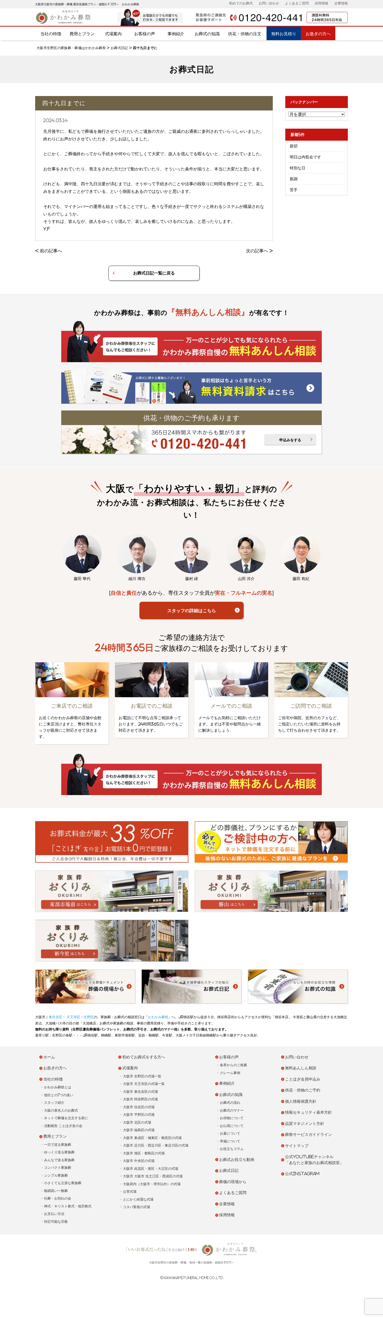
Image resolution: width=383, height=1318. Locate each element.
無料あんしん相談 (300, 1068)
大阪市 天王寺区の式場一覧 (144, 1084)
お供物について (232, 1118)
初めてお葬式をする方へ (143, 1057)
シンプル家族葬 (56, 1175)
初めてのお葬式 (241, 3)
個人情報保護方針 (300, 1101)
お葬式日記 (119, 48)
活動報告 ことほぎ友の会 (63, 1126)
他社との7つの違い (58, 1095)
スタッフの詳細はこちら (191, 610)
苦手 (294, 190)
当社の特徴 (50, 34)
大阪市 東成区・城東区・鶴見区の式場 (152, 1138)
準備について (230, 1141)
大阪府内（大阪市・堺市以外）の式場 (152, 1184)
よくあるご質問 (297, 3)
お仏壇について (232, 1126)
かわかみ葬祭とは (57, 1087)
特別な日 (297, 168)
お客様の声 (144, 34)
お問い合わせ (269, 3)
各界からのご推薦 (233, 1065)
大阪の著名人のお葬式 (61, 1110)
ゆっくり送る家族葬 (59, 1152)
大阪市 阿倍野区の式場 (140, 1099)
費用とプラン (82, 34)
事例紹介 (176, 34)
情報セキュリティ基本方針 (308, 1112)
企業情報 (341, 3)
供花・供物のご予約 (302, 1090)
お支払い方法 (54, 1213)
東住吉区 (55, 1017)
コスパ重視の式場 (136, 1207)
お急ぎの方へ (318, 34)
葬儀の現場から (232, 1182)
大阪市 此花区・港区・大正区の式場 (150, 1168)
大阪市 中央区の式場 (139, 1160)
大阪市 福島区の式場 (139, 1130)
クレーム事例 (230, 1073)
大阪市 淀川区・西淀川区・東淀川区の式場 (155, 1145)
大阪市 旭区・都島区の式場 (144, 1153)
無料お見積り (283, 34)
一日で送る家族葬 (57, 1144)
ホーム (49, 1057)
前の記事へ (51, 250)
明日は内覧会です (305, 157)
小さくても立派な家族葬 (62, 1183)
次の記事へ (257, 250)
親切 (294, 146)
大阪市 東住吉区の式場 (140, 1091)
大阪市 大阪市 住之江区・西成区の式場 (153, 1176)
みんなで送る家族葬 (59, 1160)
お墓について (230, 1133)
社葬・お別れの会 (57, 1198)
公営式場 (130, 1191)
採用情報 (321, 3)
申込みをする (290, 440)
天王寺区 (73, 1017)
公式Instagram (302, 1174)
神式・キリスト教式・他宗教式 (67, 1206)
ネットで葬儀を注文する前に (66, 1118)
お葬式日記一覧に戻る (154, 273)
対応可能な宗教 (56, 1221)
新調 (294, 179)
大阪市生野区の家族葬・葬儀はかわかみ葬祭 (71, 48)
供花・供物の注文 (244, 34)
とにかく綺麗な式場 (138, 1199)
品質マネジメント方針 (304, 1123)
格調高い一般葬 (56, 1190)
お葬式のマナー (232, 1110)
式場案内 (113, 34)
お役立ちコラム (232, 1148)
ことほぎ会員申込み (302, 1079)
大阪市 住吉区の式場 (139, 1107)
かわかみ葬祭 (158, 1017)
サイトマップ (296, 1146)
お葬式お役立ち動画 (236, 1159)
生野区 (89, 1017)
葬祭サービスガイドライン (308, 1134)
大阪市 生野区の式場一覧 (142, 1076)
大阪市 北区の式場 (137, 1122)
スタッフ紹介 (54, 1102)
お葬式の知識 (207, 34)
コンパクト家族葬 (57, 1167)
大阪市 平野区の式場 (139, 1114)
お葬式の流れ (230, 1102)
